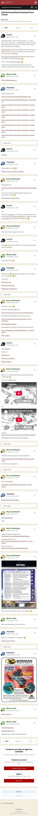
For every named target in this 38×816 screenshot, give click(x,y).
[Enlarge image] (22, 58)
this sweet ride (15, 216)
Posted (12, 37)
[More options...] (35, 36)
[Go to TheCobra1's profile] (3, 89)
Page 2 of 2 (18, 27)
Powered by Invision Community (19, 813)
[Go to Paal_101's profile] (3, 36)
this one (15, 53)
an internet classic (15, 61)
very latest (11, 214)
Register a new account (19, 768)
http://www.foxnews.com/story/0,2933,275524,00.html (17, 312)
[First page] (2, 27)
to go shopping (5, 218)
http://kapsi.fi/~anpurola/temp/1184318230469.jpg (15, 536)
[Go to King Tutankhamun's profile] (3, 180)
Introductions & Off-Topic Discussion (21, 21)
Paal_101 (5, 19)
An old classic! (5, 349)
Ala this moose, (5, 49)
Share (19, 791)
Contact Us (19, 809)
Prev (6, 27)
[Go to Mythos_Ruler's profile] (3, 75)
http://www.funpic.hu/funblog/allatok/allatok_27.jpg (16, 96)
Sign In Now (19, 780)
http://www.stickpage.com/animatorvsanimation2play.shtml (18, 435)
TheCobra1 (10, 88)
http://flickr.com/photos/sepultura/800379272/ (14, 548)
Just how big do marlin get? (9, 56)
